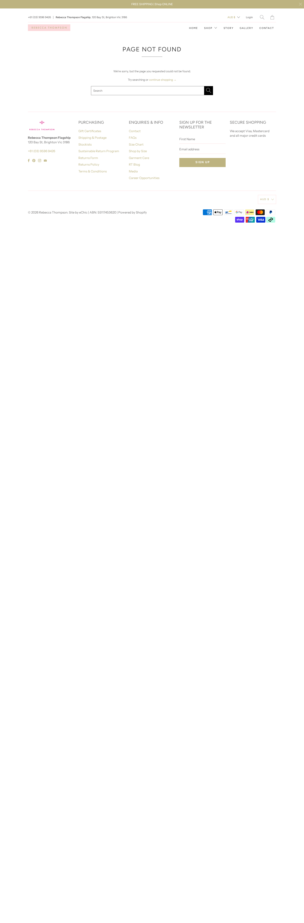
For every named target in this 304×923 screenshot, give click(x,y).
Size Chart (136, 144)
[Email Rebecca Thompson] (45, 160)
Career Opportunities (144, 178)
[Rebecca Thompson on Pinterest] (33, 160)
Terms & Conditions (92, 171)
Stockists (85, 144)
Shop (208, 28)
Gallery (246, 28)
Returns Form (88, 158)
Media (133, 171)
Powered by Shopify (132, 212)
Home (193, 28)
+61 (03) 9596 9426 (39, 17)
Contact (266, 28)
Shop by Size (138, 151)
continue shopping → (162, 80)
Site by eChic (78, 212)
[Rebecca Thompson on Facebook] (29, 160)
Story (228, 28)
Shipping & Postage (92, 138)
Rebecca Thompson (53, 212)
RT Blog (134, 164)
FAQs (132, 138)
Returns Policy (88, 164)
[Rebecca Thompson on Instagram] (39, 160)
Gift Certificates (89, 131)
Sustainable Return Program (98, 151)
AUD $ (231, 17)
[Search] (262, 17)
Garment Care (139, 158)
